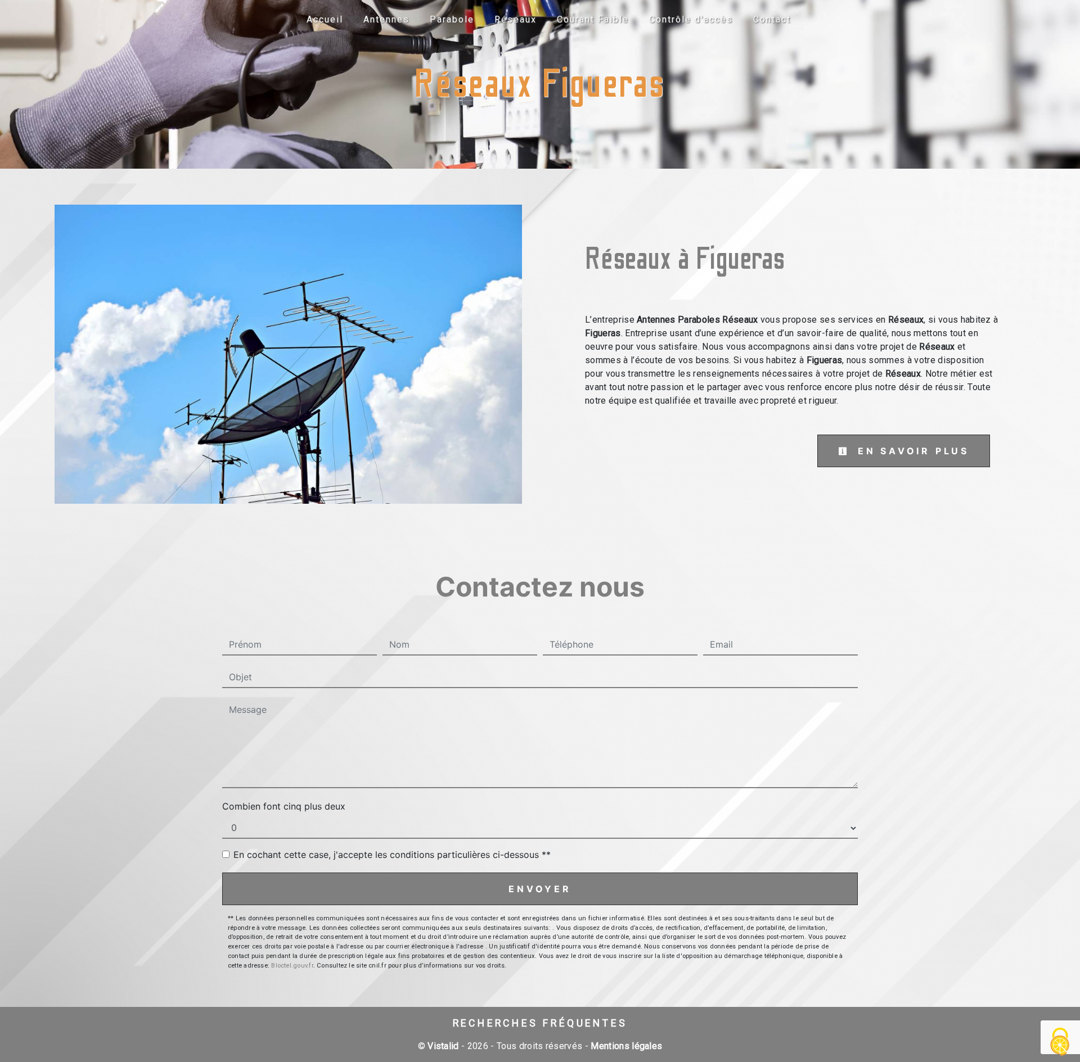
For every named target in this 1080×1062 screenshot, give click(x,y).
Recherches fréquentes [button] (540, 1023)
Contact (772, 19)
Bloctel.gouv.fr (292, 965)
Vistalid (443, 1046)
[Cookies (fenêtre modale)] (1060, 1042)
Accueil (325, 19)
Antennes (386, 19)
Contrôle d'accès (691, 19)
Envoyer (540, 888)
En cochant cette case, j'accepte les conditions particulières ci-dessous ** (392, 854)
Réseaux (515, 19)
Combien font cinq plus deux (283, 806)
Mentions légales (625, 1046)
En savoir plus (911, 451)
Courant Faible (593, 19)
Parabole (452, 19)
